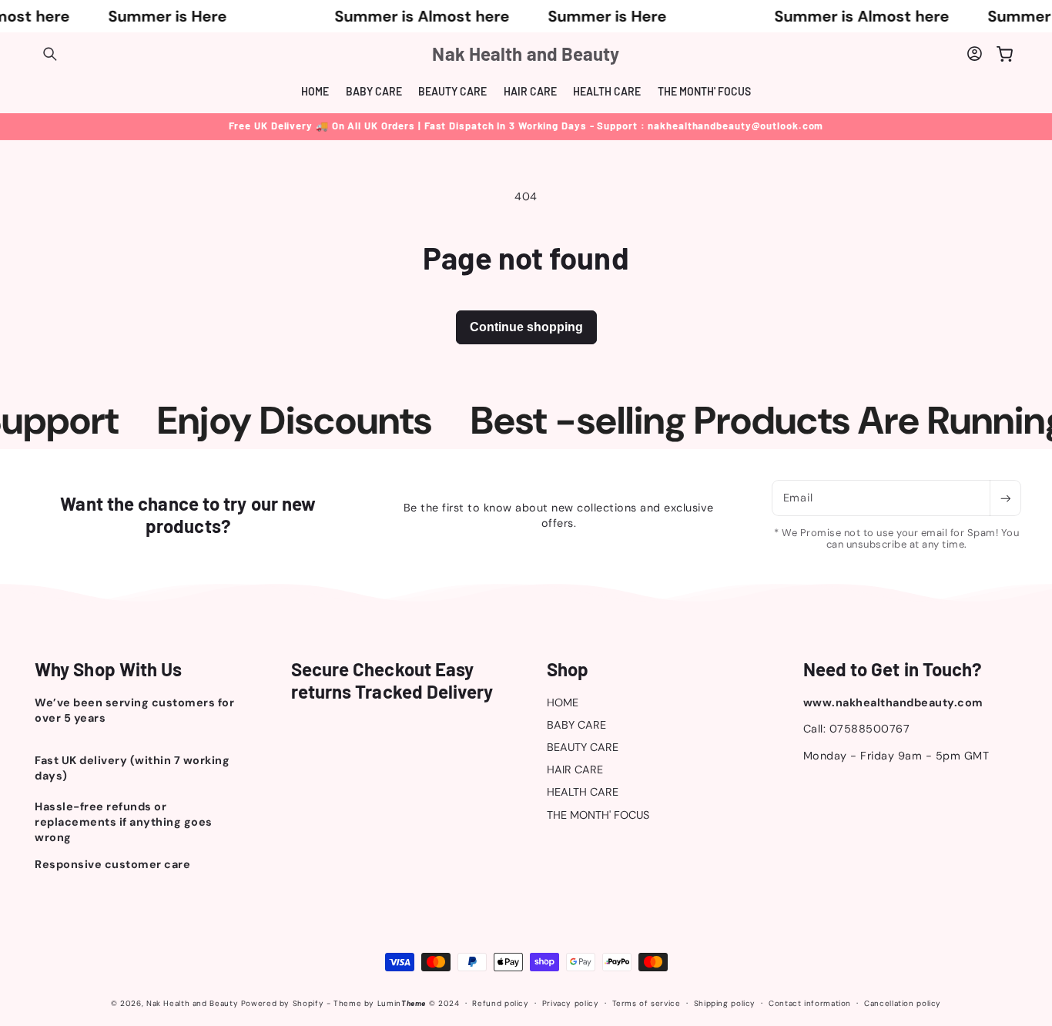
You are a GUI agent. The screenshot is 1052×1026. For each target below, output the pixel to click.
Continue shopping (526, 327)
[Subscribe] (1005, 498)
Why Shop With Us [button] (109, 669)
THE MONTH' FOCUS (598, 815)
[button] (50, 54)
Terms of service (646, 1003)
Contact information (810, 1003)
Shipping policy (724, 1003)
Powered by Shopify (282, 1003)
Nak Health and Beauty (192, 1003)
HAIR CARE (575, 769)
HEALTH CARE (582, 792)
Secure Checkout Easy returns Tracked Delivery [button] (392, 680)
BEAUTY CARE (582, 747)
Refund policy (500, 1003)
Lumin (401, 1003)
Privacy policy (570, 1003)
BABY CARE (576, 725)
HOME (562, 702)
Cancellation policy (902, 1003)
